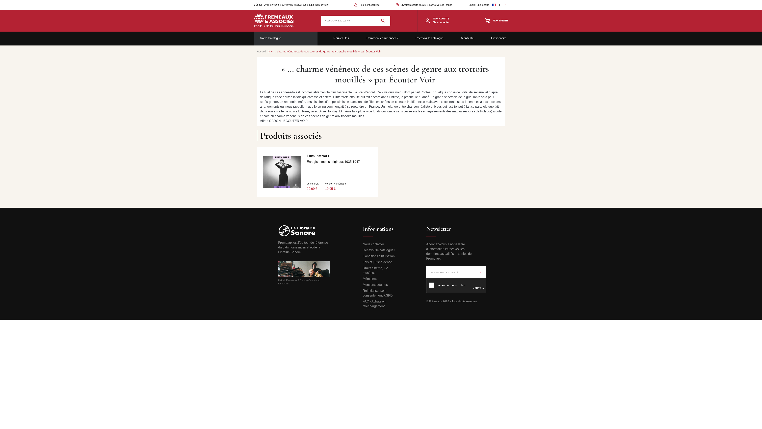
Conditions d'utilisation (379, 256)
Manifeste (467, 38)
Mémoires (370, 278)
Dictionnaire (498, 38)
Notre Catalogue (270, 38)
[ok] (479, 271)
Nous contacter (373, 244)
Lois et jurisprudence (377, 262)
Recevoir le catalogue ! (379, 250)
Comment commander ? (382, 38)
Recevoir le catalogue (430, 38)
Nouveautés (341, 38)
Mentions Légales (375, 284)
